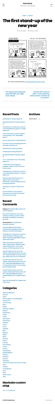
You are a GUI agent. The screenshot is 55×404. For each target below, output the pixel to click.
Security (5, 354)
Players (5, 340)
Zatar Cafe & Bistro (8, 280)
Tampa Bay (6, 360)
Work (4, 376)
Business (5, 294)
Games (5, 316)
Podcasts (5, 342)
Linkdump (5, 328)
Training (5, 366)
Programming (6, 350)
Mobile (5, 334)
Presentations (7, 344)
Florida (5, 314)
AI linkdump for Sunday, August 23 (12, 119)
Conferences (6, 300)
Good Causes (6, 320)
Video (4, 372)
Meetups (5, 332)
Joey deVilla (23, 30)
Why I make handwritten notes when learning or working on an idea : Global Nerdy (13, 215)
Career (5, 296)
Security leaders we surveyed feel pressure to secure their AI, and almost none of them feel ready (13, 193)
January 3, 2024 (34, 30)
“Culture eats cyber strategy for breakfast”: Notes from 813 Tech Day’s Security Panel (14, 166)
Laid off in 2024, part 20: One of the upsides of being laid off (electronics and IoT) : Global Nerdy (14, 252)
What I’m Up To (7, 374)
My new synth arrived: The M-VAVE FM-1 (14, 140)
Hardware (5, 322)
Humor (24, 15)
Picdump (5, 338)
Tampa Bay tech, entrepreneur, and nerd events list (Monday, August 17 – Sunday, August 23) (14, 173)
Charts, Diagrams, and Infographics (12, 298)
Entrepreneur (6, 312)
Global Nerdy (27, 3)
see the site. (35, 82)
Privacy (5, 346)
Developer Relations (8, 308)
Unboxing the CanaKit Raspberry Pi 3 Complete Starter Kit (14, 275)
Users (4, 370)
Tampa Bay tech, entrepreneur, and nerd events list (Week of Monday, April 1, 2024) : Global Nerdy (14, 235)
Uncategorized (7, 368)
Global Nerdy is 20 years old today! (12, 148)
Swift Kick (5, 356)
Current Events (7, 302)
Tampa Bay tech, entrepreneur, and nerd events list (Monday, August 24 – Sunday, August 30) (14, 128)
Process (30, 15)
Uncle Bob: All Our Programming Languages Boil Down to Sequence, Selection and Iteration (13, 229)
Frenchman (6, 227)
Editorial (5, 310)
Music (4, 336)
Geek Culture (6, 318)
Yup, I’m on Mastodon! (9, 390)
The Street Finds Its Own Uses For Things (14, 362)
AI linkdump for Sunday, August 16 (12, 151)
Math (4, 330)
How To (5, 324)
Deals (4, 304)
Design (5, 306)
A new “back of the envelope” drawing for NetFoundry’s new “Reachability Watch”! (13, 135)
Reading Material (7, 352)
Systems (5, 358)
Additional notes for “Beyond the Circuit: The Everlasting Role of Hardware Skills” (14, 265)
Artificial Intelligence (9, 292)
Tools (4, 364)
